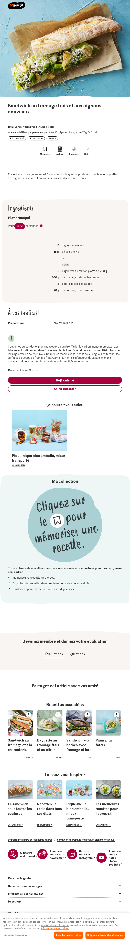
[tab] (65, 878)
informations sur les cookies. (55, 928)
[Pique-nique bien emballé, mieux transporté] (79, 803)
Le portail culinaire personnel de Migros (30, 839)
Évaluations (54, 654)
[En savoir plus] (39, 460)
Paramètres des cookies (15, 934)
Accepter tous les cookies (68, 935)
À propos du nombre (41, 226)
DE (9, 912)
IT (23, 912)
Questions (77, 654)
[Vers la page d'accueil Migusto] (16, 3)
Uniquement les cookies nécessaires (105, 935)
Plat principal (17, 138)
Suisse (52, 138)
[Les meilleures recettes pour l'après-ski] (108, 803)
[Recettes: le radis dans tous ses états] (49, 803)
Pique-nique (36, 138)
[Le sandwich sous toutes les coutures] (20, 803)
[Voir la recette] (20, 735)
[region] (65, 927)
